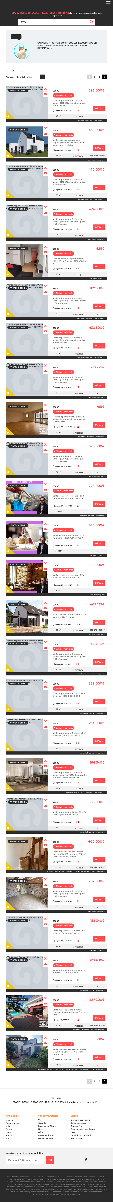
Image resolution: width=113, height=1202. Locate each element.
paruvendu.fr (99, 120)
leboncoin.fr (100, 437)
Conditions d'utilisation (82, 1135)
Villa (8, 1126)
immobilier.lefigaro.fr (97, 278)
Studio (9, 1135)
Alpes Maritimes (46, 1135)
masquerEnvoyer (45, 88)
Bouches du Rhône (47, 1126)
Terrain (9, 1129)
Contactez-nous (78, 1123)
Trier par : (10, 77)
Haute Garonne (45, 1138)
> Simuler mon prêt (63, 95)
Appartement (12, 1123)
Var (39, 1120)
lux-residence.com (97, 1030)
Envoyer (45, 94)
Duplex (9, 1132)
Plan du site (76, 1138)
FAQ (73, 1132)
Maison (9, 1120)
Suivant (104, 77)
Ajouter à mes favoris (11, 114)
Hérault (41, 1132)
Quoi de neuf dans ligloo (83, 1129)
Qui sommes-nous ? (80, 1120)
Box (7, 1138)
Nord (40, 1129)
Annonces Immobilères (14, 71)
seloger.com (100, 674)
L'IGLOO (62, 12)
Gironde (42, 1123)
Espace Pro (76, 1126)
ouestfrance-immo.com (85, 120)
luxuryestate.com (98, 871)
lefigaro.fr (59, 1069)
